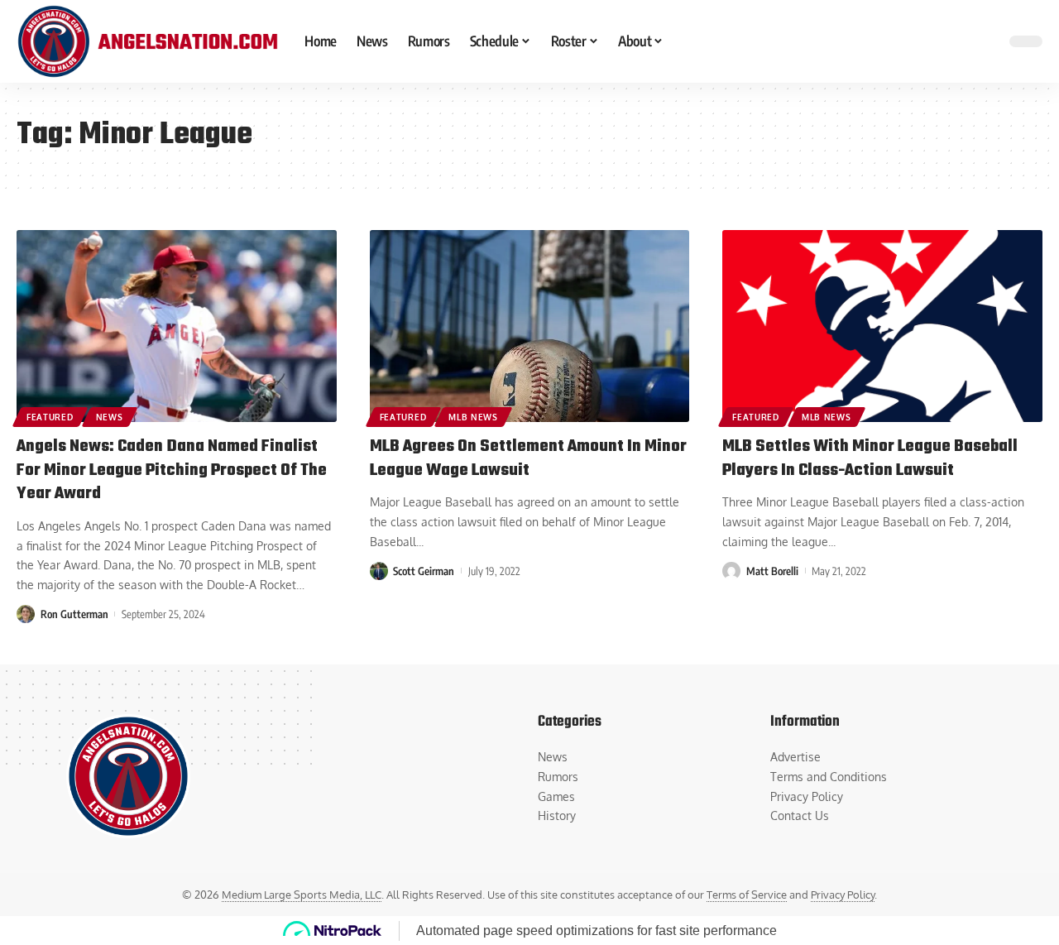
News (109, 417)
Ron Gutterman (74, 614)
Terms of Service (747, 894)
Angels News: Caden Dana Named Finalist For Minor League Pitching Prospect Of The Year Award (172, 470)
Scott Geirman (423, 571)
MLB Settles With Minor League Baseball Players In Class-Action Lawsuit (870, 458)
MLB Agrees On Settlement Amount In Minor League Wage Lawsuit (528, 458)
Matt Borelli (772, 571)
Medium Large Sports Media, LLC (301, 894)
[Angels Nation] (147, 41)
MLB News (473, 417)
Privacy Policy (843, 894)
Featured (50, 417)
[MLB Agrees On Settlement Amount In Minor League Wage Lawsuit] (530, 326)
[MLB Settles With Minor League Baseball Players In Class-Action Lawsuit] (882, 326)
